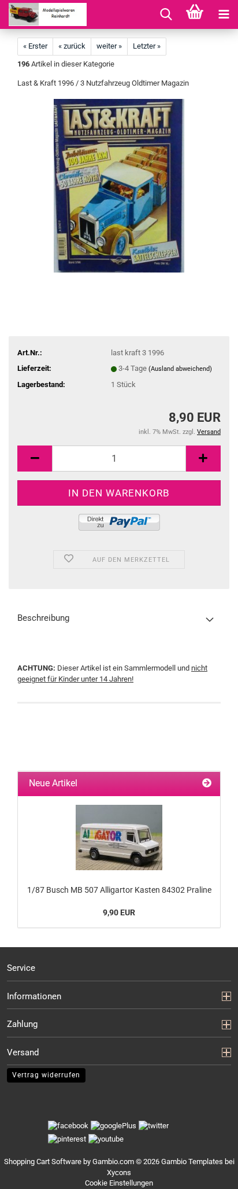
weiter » (109, 46)
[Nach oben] (215, 1172)
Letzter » (147, 46)
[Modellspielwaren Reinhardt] (43, 14)
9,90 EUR (119, 912)
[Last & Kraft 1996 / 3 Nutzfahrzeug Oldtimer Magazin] (119, 185)
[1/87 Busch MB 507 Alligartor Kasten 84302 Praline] (119, 837)
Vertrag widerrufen (46, 1075)
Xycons (119, 1172)
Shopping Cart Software (42, 1161)
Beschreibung (43, 618)
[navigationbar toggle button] (223, 14)
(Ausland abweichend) (180, 369)
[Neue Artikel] (206, 783)
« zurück (71, 46)
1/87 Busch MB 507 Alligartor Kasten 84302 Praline (119, 889)
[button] (34, 459)
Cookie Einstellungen (119, 1183)
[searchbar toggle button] (165, 14)
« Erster (35, 46)
